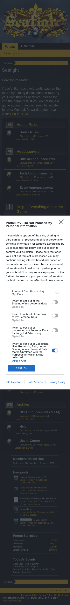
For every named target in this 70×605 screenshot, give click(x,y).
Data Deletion (13, 382)
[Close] (62, 223)
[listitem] (35, 293)
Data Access (35, 382)
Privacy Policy (57, 382)
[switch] (55, 302)
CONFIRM (21, 368)
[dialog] (35, 302)
